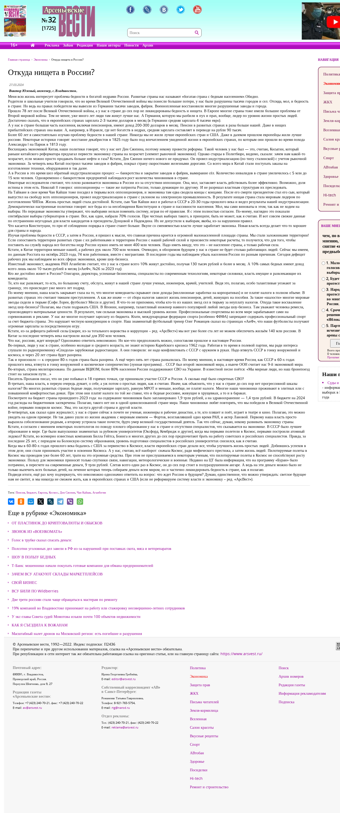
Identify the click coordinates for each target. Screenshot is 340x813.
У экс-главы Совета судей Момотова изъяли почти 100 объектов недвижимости (76, 616)
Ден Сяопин (67, 492)
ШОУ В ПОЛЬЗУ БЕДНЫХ (34, 557)
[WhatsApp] (80, 501)
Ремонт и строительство (209, 787)
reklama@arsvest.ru (125, 727)
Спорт (195, 744)
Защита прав (200, 685)
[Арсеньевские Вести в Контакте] (164, 9)
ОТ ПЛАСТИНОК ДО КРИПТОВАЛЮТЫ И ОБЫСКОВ (57, 523)
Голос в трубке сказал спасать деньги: (42, 540)
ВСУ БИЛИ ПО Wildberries (35, 591)
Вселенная (198, 719)
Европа (42, 492)
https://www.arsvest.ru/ (241, 653)
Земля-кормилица (204, 710)
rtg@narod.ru (121, 708)
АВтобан (197, 753)
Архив (147, 45)
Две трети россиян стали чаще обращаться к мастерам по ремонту (64, 599)
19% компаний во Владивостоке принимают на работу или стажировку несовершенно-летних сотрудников (98, 608)
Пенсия (20, 492)
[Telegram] (60, 501)
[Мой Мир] (31, 501)
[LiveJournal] (50, 501)
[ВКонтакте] (11, 501)
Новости (131, 45)
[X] (40, 501)
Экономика (199, 676)
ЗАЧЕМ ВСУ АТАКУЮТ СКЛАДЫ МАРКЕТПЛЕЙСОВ (57, 574)
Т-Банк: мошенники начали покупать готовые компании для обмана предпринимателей (82, 565)
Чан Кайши (84, 492)
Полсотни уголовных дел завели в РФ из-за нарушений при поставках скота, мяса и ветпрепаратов (91, 548)
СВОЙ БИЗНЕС (24, 582)
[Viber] (70, 501)
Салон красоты (202, 727)
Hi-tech (196, 778)
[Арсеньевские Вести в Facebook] (130, 9)
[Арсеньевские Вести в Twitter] (180, 9)
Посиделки (198, 770)
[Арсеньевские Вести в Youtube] (197, 9)
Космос (53, 492)
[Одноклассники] (21, 501)
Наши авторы (109, 45)
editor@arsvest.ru (124, 679)
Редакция (85, 45)
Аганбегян (99, 492)
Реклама (52, 45)
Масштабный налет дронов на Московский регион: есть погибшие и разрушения (77, 633)
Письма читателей (204, 702)
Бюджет (31, 492)
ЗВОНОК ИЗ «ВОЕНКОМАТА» (37, 531)
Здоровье (197, 761)
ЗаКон (68, 45)
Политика (198, 667)
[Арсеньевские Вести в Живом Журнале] (147, 9)
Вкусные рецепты (204, 736)
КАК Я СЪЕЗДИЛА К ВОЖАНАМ (39, 625)
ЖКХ (194, 693)
